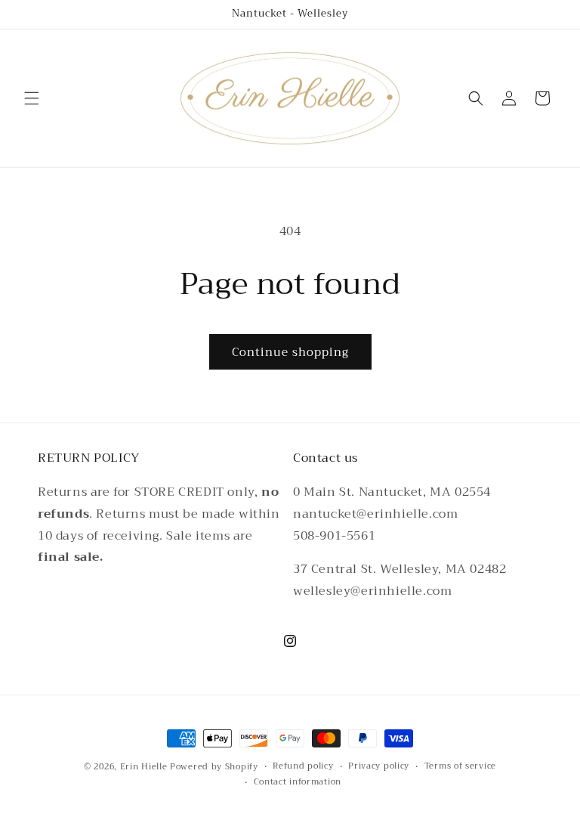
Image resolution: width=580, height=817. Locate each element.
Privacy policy (378, 766)
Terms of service (460, 766)
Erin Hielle (144, 767)
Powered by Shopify (214, 767)
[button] (31, 98)
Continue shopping (290, 352)
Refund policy (303, 766)
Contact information (297, 782)
